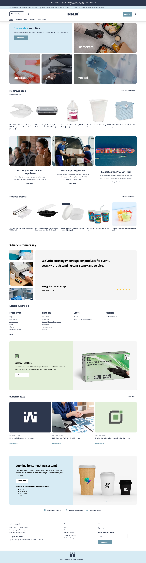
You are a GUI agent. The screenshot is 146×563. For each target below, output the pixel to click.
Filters (11, 325)
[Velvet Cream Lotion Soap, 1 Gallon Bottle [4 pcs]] (47, 110)
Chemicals (45, 317)
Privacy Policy (69, 530)
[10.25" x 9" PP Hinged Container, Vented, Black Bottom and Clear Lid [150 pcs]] (47, 209)
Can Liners (13, 317)
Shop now (20, 37)
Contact (32, 19)
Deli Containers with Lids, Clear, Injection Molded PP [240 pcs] (72, 227)
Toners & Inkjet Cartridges (82, 317)
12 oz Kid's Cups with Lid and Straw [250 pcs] (98, 227)
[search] (28, 14)
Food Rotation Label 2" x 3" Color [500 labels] (123, 126)
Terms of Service (70, 533)
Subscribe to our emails (106, 530)
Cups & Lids (13, 320)
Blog (25, 19)
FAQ (65, 525)
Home (11, 19)
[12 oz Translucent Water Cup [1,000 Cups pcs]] (73, 110)
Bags (11, 314)
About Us (19, 19)
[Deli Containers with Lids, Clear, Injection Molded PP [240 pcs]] (73, 210)
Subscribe (105, 540)
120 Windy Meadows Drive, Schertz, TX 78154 (27, 537)
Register (127, 14)
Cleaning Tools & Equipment (51, 320)
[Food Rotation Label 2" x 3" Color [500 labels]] (124, 110)
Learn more (22, 373)
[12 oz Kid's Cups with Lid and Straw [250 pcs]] (99, 212)
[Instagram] (99, 526)
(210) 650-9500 (17, 535)
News (66, 528)
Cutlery (11, 322)
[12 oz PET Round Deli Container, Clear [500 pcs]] (124, 212)
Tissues (44, 327)
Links (65, 522)
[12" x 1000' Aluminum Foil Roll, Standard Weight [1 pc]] (21, 209)
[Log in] (135, 14)
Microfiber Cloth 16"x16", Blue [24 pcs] (98, 126)
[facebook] (103, 526)
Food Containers (15, 327)
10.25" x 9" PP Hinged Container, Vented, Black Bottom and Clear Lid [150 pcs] (46, 227)
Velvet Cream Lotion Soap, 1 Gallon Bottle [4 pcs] (47, 126)
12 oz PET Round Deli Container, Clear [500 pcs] (124, 227)
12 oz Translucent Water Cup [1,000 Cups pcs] (73, 126)
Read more (128, 356)
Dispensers (45, 322)
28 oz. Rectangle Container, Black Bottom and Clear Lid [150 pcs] (20, 126)
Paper (76, 314)
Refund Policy (69, 536)
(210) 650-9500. (78, 4)
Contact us (22, 478)
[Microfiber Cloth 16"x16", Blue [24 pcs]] (99, 110)
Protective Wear (47, 325)
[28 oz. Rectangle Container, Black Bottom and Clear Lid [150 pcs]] (21, 110)
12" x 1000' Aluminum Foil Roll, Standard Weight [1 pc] (21, 227)
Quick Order (42, 19)
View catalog (16, 14)
